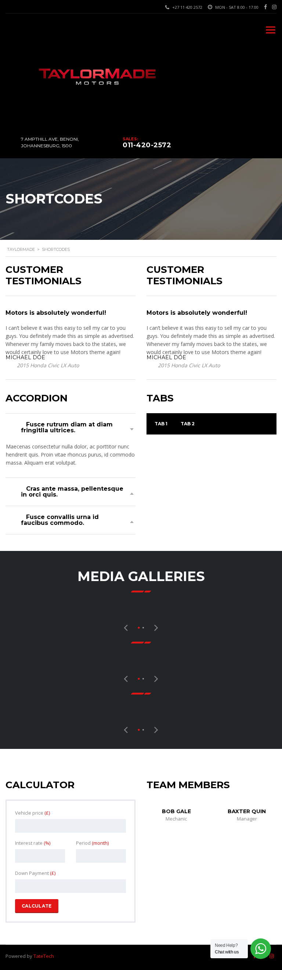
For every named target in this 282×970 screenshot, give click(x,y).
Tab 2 (188, 423)
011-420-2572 (147, 145)
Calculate (37, 906)
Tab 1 (161, 423)
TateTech (43, 956)
